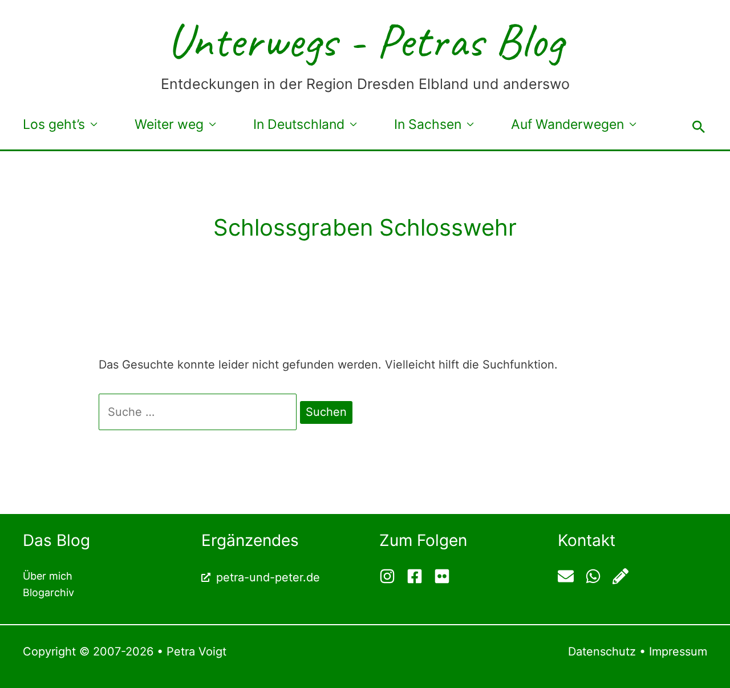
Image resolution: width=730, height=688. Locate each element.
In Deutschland (298, 124)
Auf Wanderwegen (567, 124)
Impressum (678, 651)
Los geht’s (54, 124)
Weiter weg (169, 124)
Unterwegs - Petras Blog (365, 40)
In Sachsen (427, 124)
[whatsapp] (597, 576)
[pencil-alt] (622, 576)
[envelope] (570, 576)
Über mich (47, 576)
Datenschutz (602, 651)
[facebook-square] (419, 576)
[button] (698, 126)
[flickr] (443, 576)
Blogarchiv (48, 592)
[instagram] (391, 576)
